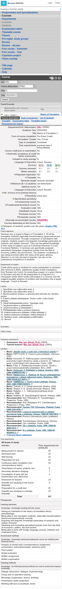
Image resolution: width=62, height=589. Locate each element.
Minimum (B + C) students (24, 183)
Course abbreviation (9, 86)
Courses (6, 15)
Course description (10, 118)
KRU (39, 127)
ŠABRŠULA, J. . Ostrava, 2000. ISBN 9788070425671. (32, 383)
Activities (6, 327)
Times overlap (9, 58)
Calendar (7, 68)
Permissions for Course (12, 124)
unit (2, 82)
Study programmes (29, 118)
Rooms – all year (11, 45)
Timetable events (11, 32)
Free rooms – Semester (14, 49)
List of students (47, 118)
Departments (9, 19)
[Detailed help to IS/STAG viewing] (59, 78)
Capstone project (11, 55)
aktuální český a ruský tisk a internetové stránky (34, 352)
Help (4, 72)
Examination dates (12, 29)
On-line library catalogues (20, 435)
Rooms (6, 42)
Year (3, 95)
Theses (6, 35)
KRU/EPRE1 (42, 220)
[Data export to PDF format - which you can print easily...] (51, 78)
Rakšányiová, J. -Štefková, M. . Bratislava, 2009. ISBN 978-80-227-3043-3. (33, 377)
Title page (7, 65)
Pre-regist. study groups (15, 39)
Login (50, 3)
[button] (4, 3)
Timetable (6, 121)
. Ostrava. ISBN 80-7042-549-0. (33, 413)
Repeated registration (26, 174)
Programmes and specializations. (20, 12)
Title (3, 91)
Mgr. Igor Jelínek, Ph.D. (29, 342)
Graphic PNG (51, 226)
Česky (57, 3)
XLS (3, 228)
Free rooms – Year (12, 52)
